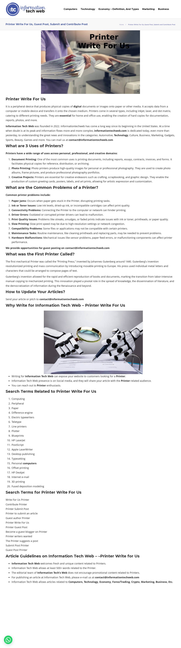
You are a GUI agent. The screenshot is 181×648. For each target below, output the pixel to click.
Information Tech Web (166, 637)
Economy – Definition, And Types (119, 9)
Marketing (148, 9)
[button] (8, 640)
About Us (103, 642)
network (105, 224)
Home (121, 24)
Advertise (126, 642)
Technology (88, 9)
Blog (115, 642)
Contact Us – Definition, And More (155, 642)
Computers (70, 9)
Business (163, 9)
